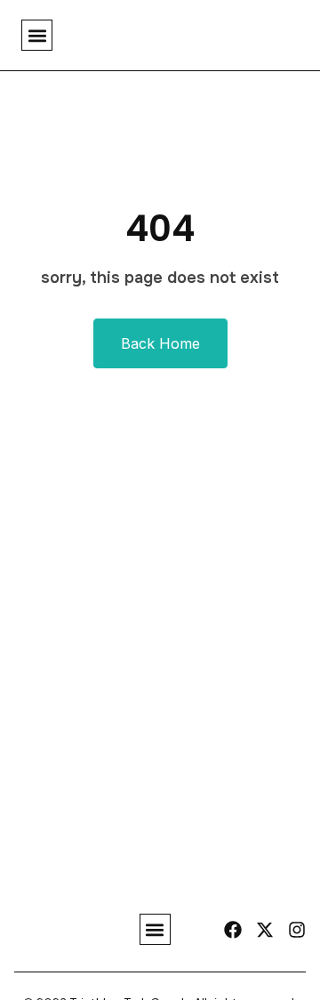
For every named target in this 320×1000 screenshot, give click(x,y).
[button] (36, 35)
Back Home (160, 343)
